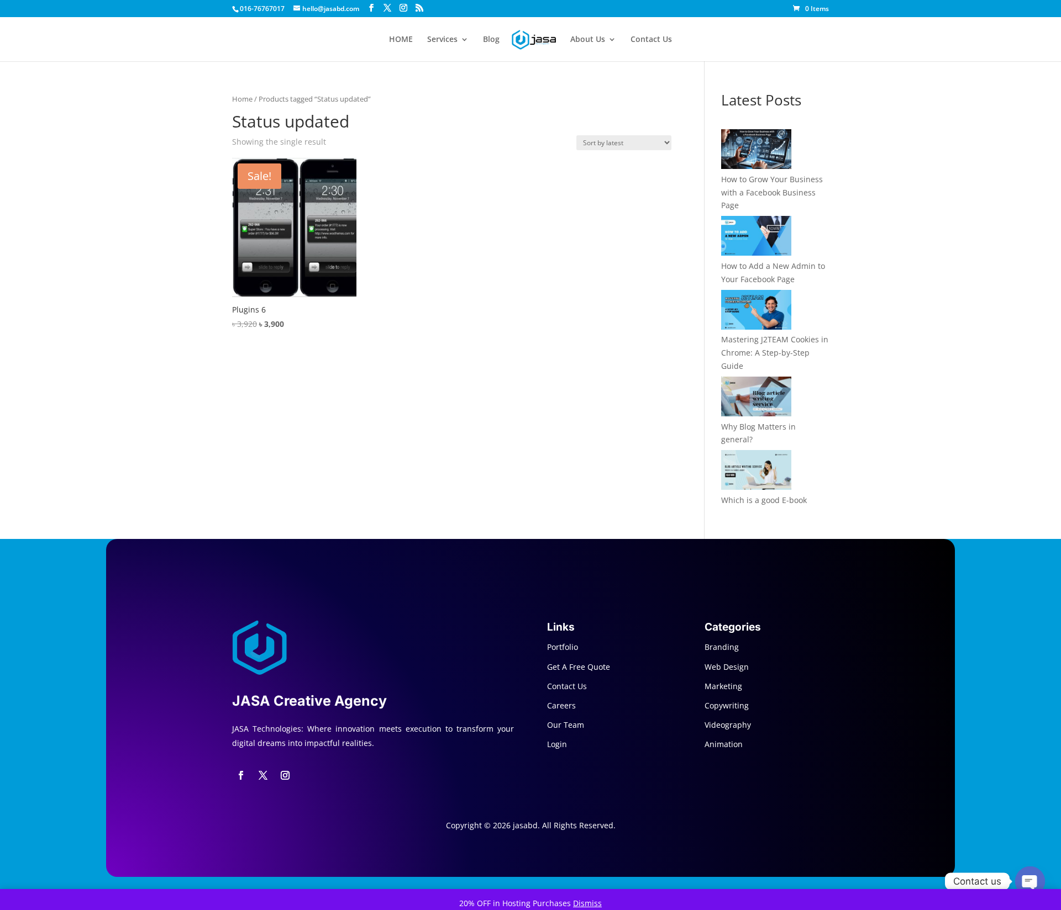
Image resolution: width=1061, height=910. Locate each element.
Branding (722, 647)
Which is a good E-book (764, 500)
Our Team (565, 724)
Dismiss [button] (587, 903)
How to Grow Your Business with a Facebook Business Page (772, 192)
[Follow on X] (263, 775)
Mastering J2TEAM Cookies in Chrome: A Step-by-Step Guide (774, 352)
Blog (491, 39)
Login (557, 744)
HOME (401, 39)
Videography (728, 724)
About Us (587, 39)
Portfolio (562, 647)
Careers (561, 705)
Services (442, 39)
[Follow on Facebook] (241, 775)
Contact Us (651, 39)
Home (242, 99)
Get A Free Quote (578, 667)
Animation (724, 744)
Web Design (727, 667)
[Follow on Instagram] (285, 775)
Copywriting (727, 705)
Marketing (723, 686)
